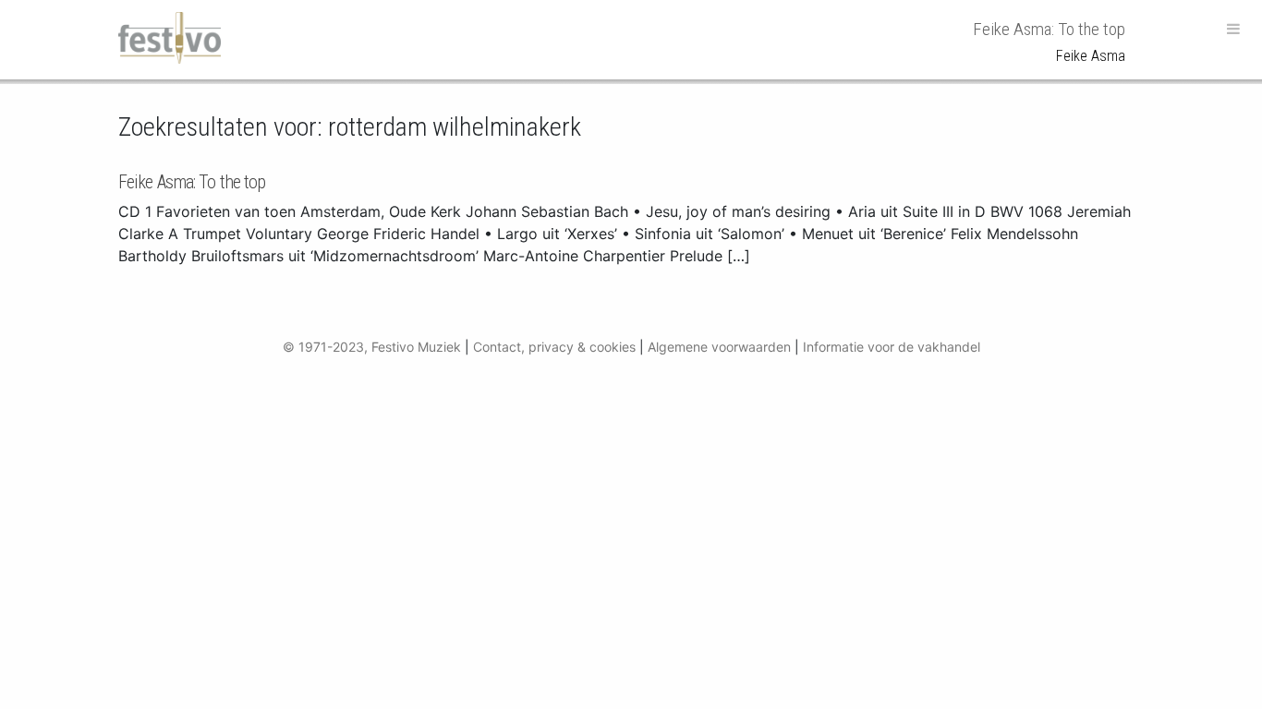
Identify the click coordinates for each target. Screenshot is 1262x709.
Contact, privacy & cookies (554, 346)
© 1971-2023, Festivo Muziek (372, 346)
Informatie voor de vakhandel (891, 346)
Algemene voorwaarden (719, 346)
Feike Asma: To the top (191, 182)
